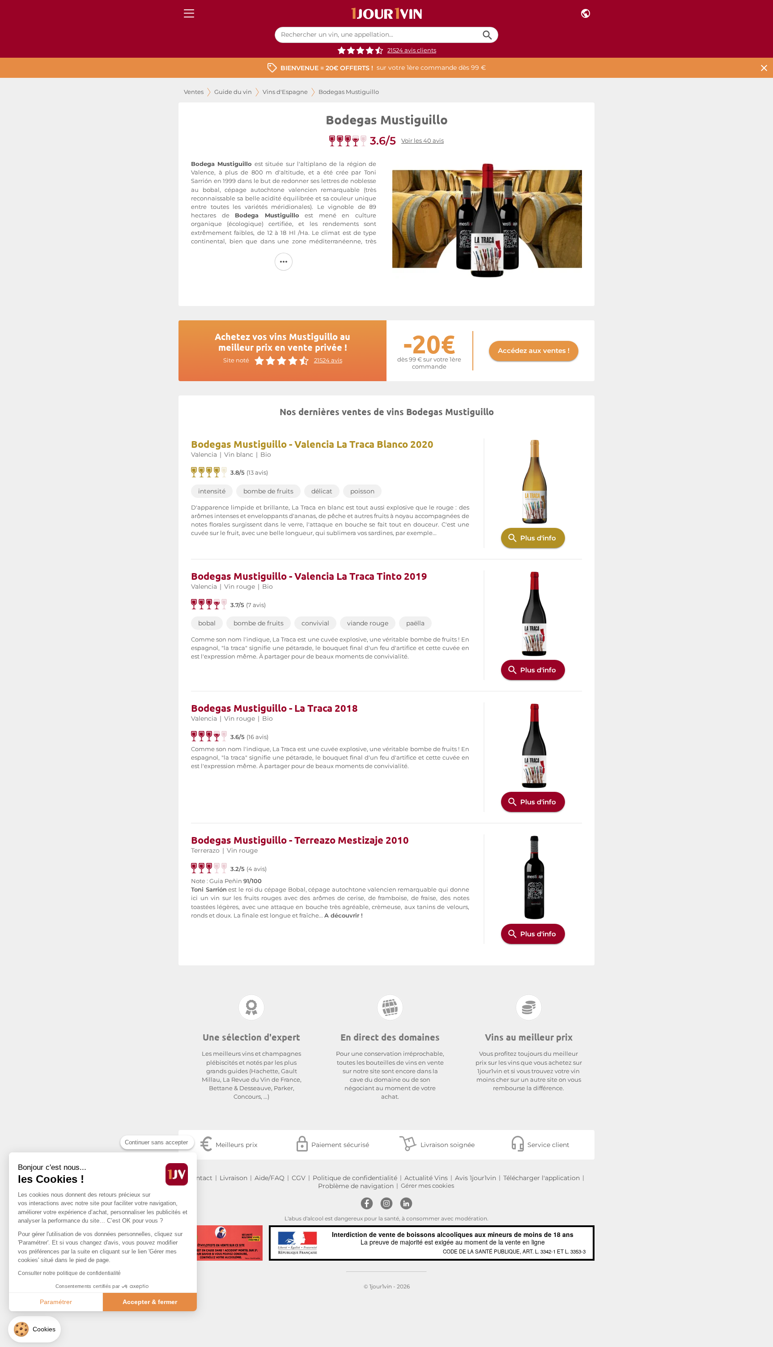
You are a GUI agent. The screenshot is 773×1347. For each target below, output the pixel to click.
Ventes (194, 92)
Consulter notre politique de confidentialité (69, 1273)
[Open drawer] (189, 14)
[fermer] (764, 68)
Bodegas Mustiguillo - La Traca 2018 (274, 708)
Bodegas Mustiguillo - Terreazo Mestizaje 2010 (300, 840)
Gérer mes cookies (427, 1185)
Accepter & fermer (150, 1301)
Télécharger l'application (541, 1178)
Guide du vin (233, 92)
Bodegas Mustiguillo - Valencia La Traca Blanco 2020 (312, 444)
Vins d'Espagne (285, 92)
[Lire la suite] (284, 262)
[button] (34, 1329)
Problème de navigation (356, 1186)
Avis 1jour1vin (475, 1178)
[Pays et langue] (586, 14)
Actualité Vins (426, 1178)
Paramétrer (56, 1301)
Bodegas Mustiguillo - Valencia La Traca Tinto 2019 (309, 576)
